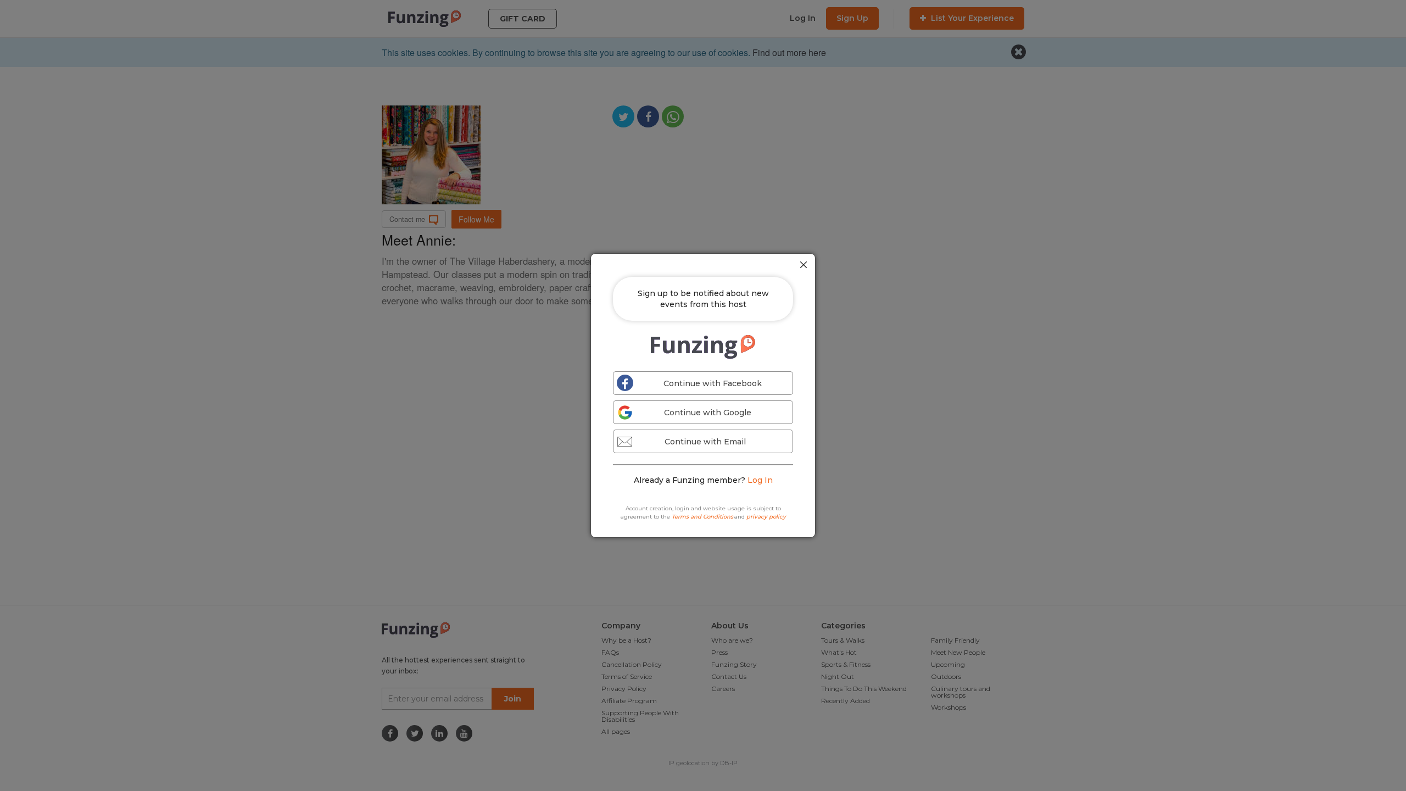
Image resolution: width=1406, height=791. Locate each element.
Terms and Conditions (702, 516)
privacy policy (766, 516)
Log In (760, 480)
